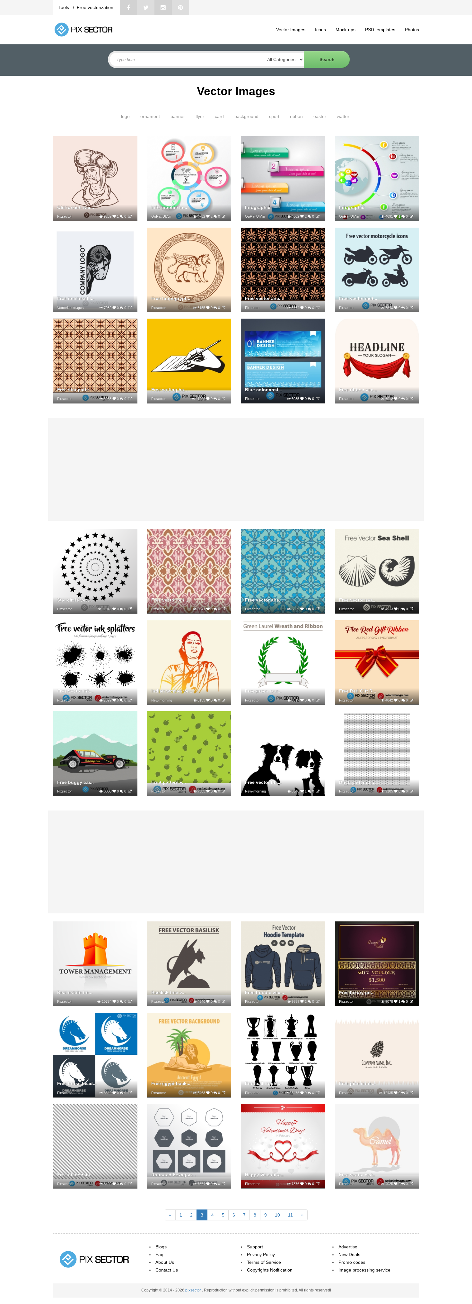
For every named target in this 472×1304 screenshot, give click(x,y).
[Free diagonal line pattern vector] (130, 1184)
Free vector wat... (358, 1174)
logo (125, 116)
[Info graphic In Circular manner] (223, 216)
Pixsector (64, 216)
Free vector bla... (263, 782)
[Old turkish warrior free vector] (130, 216)
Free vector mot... (358, 298)
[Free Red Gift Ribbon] (411, 700)
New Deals (349, 1254)
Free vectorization (95, 7)
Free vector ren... (169, 599)
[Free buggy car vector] (130, 791)
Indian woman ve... (171, 690)
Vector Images (290, 29)
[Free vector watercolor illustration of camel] (411, 1184)
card (219, 116)
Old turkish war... (75, 207)
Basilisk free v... (168, 992)
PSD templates (380, 29)
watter (343, 116)
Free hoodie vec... (264, 992)
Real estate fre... (74, 992)
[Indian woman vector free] (223, 700)
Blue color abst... (263, 389)
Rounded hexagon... (173, 1174)
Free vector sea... (358, 599)
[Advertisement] (236, 469)
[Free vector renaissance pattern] (223, 609)
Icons (320, 29)
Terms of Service (264, 1262)
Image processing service (364, 1269)
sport (274, 116)
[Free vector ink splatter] (130, 700)
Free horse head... (77, 1083)
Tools (64, 7)
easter (319, 116)
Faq (159, 1254)
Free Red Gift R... (357, 690)
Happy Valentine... (264, 1174)
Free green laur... (263, 690)
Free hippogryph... (171, 298)
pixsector (193, 1290)
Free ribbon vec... (358, 389)
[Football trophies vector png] (317, 1093)
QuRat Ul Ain (161, 216)
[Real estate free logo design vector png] (130, 1001)
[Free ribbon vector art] (411, 398)
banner (177, 116)
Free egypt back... (170, 1083)
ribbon (296, 116)
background (246, 116)
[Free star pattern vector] (130, 398)
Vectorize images (70, 308)
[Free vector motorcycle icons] (411, 307)
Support (255, 1246)
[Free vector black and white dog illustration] (317, 791)
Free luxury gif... (357, 992)
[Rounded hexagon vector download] (223, 1184)
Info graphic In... (169, 207)
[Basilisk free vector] (223, 1001)
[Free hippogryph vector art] (223, 307)
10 (277, 1215)
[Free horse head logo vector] (130, 1093)
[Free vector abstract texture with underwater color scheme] (317, 609)
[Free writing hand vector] (223, 398)
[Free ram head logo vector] (130, 307)
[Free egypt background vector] (223, 1093)
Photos (412, 29)
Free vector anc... (264, 298)
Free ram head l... (76, 298)
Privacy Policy (261, 1254)
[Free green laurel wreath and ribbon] (317, 700)
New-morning (161, 700)
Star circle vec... (74, 599)
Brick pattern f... (356, 782)
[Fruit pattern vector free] (223, 791)
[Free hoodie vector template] (317, 1001)
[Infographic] (317, 216)
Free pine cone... (357, 1083)
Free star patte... (75, 389)
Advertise (347, 1246)
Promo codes (351, 1262)
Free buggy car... (75, 782)
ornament (150, 116)
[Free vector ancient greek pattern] (317, 307)
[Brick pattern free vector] (411, 791)
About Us (164, 1262)
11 (290, 1215)
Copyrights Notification (270, 1269)
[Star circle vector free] (130, 609)
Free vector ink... (75, 690)
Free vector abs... (264, 599)
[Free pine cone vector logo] (411, 1093)
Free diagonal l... (75, 1174)
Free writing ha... (169, 389)
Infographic (257, 207)
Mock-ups (345, 29)
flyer (200, 116)
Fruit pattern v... (168, 782)
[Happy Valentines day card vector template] (317, 1184)
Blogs (161, 1246)
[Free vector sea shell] (411, 609)
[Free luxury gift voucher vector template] (411, 1001)
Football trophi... (263, 1083)
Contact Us (166, 1269)
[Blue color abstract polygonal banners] (317, 398)
